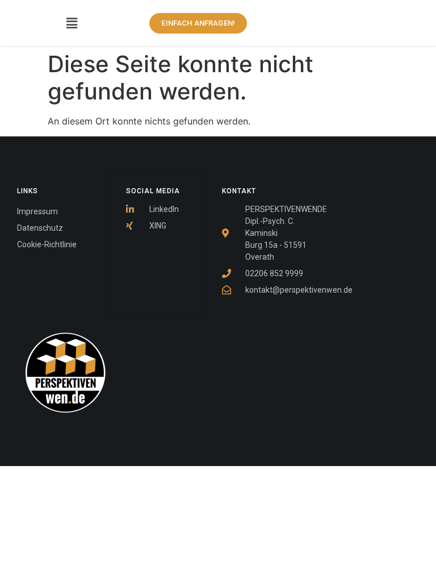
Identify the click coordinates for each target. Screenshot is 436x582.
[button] (72, 23)
